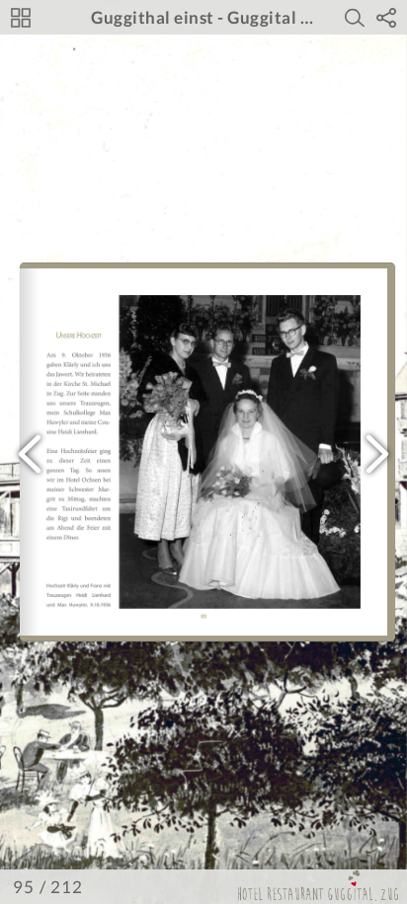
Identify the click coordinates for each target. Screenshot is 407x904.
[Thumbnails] (21, 18)
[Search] (354, 18)
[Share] (386, 18)
